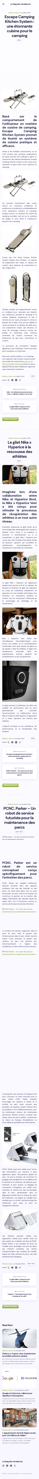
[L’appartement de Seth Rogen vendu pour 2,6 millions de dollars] (19, 1417)
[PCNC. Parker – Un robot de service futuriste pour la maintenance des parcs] (19, 772)
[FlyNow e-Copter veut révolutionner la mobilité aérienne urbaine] (19, 1338)
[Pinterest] (11, 1466)
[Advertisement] (19, 69)
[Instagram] (3, 1466)
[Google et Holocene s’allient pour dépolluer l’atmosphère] (19, 1378)
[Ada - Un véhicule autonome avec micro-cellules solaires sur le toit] (19, 392)
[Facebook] (7, 1466)
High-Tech (19, 831)
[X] (15, 1466)
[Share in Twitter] (8, 380)
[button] (3, 4)
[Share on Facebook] (12, 380)
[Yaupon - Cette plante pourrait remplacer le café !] (19, 1294)
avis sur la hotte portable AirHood (17, 362)
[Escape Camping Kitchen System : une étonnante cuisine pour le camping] (19, 755)
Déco (19, 40)
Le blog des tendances (20, 4)
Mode (19, 461)
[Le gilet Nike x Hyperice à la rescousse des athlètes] (19, 406)
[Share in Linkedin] (16, 380)
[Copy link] (20, 380)
